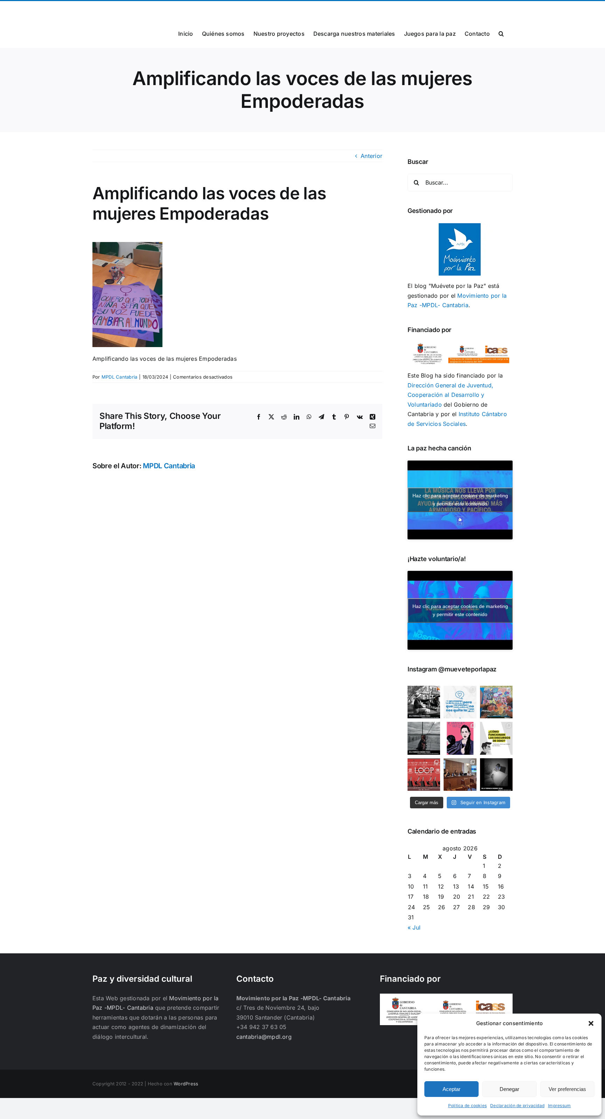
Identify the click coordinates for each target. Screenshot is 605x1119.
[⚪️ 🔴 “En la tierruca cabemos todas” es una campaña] (424, 702)
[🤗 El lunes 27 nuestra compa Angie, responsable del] (460, 774)
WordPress (186, 1083)
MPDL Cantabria (119, 377)
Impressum (559, 1105)
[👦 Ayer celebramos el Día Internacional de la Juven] (496, 702)
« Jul (414, 927)
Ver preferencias (567, 1089)
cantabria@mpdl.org (179, 9)
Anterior (371, 155)
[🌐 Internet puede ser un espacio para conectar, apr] (460, 702)
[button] (590, 1023)
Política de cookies (467, 1105)
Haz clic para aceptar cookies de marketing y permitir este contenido (460, 499)
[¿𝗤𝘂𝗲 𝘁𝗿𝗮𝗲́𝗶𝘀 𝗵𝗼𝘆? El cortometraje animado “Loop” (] (424, 774)
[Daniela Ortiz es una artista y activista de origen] (460, 738)
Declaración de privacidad (517, 1105)
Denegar (509, 1089)
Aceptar (451, 1089)
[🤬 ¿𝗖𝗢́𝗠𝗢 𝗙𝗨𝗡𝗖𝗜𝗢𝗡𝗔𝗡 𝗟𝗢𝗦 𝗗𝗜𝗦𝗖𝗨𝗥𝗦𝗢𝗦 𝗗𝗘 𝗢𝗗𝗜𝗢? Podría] (496, 738)
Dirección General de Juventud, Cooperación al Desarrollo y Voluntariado (450, 395)
